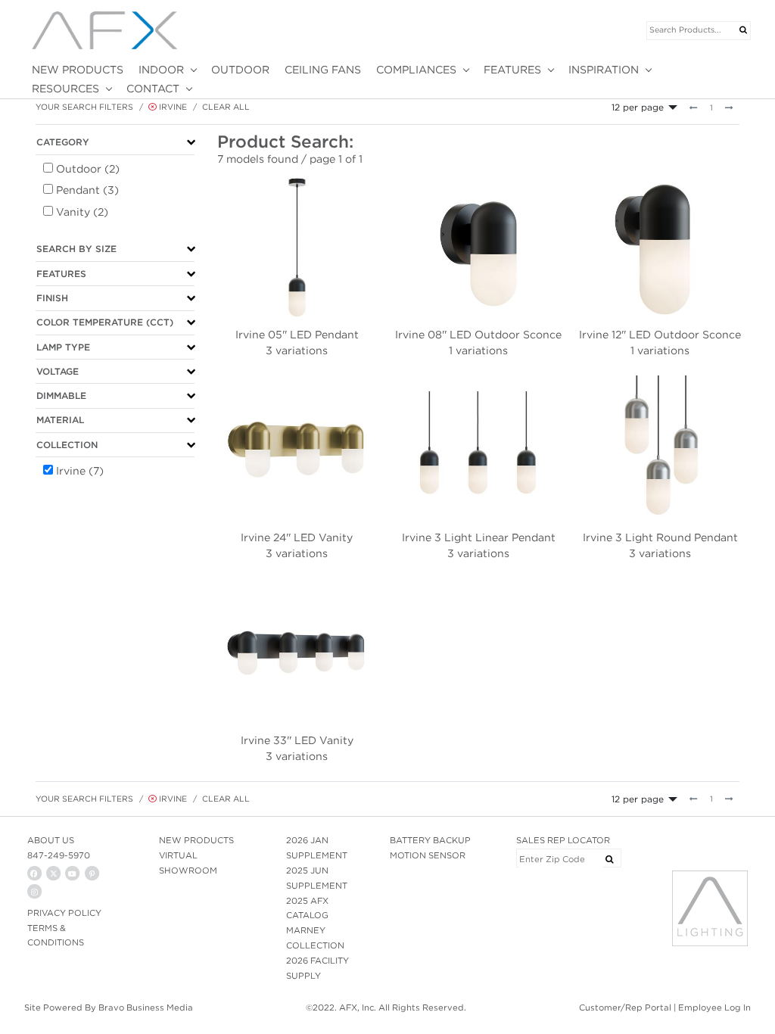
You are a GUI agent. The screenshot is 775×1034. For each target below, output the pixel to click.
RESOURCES (65, 88)
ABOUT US (50, 840)
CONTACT (152, 88)
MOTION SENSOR (427, 855)
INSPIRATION (603, 69)
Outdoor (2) (88, 169)
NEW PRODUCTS (77, 69)
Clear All (226, 106)
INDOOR (161, 69)
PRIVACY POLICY (64, 913)
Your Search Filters (84, 106)
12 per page (638, 107)
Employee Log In (714, 1007)
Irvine (172, 106)
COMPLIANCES (416, 69)
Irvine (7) (80, 471)
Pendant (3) (87, 190)
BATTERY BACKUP (430, 840)
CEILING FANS (323, 69)
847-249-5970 (58, 855)
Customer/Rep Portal (625, 1007)
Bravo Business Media (145, 1007)
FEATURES (512, 69)
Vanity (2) (82, 212)
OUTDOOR (240, 69)
